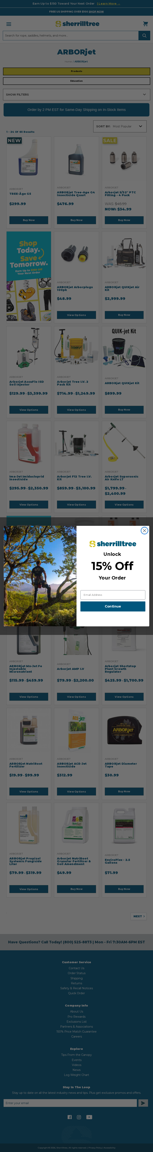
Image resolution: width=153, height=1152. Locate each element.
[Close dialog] (144, 530)
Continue (113, 606)
